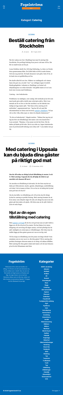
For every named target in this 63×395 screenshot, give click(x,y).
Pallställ (46, 335)
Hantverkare (46, 312)
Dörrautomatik (46, 289)
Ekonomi (46, 294)
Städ (46, 351)
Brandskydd (46, 280)
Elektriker (46, 296)
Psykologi (46, 338)
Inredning (46, 315)
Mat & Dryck (46, 331)
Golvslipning (46, 310)
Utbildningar (46, 370)
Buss (46, 283)
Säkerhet (46, 340)
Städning (46, 354)
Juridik (46, 319)
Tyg (46, 365)
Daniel (25, 166)
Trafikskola (46, 360)
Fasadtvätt (46, 299)
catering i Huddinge (41, 111)
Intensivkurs (46, 317)
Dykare (46, 292)
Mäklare (46, 324)
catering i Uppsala (18, 223)
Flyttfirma (46, 305)
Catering (31, 34)
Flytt (46, 303)
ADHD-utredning (46, 267)
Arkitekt (46, 271)
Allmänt (46, 269)
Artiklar (46, 273)
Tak (46, 356)
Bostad (46, 278)
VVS (46, 379)
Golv (46, 308)
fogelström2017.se (14, 390)
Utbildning (46, 367)
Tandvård (46, 358)
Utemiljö (46, 372)
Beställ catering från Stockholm (31, 43)
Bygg (46, 285)
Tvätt (46, 363)
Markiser (46, 328)
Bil (46, 276)
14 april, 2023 (37, 52)
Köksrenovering (46, 322)
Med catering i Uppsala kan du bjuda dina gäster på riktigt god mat (31, 154)
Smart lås (46, 347)
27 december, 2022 (37, 166)
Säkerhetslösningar (46, 342)
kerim (27, 52)
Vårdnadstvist (46, 376)
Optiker (46, 333)
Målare (46, 326)
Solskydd (46, 349)
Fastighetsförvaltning (46, 301)
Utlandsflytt (46, 374)
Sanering (46, 344)
